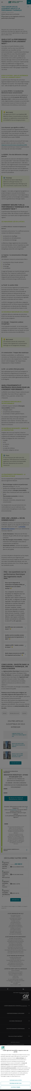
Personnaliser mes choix (15, 1083)
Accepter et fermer (15, 1087)
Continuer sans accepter (16, 1080)
